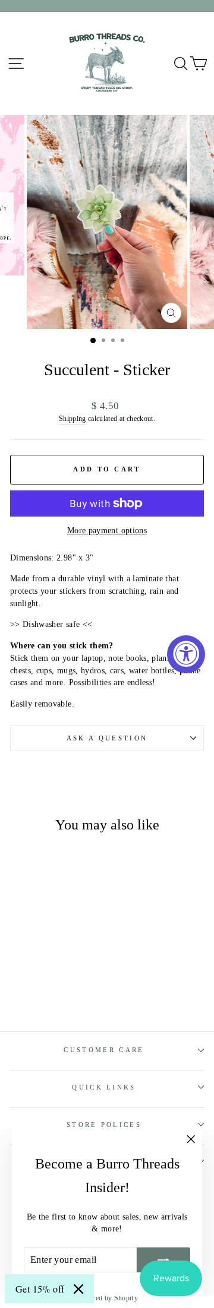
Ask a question (107, 738)
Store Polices (104, 1124)
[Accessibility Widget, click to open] (186, 654)
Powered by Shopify (107, 1298)
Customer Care (104, 1049)
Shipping (72, 419)
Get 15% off (39, 1288)
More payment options (107, 530)
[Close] (78, 1289)
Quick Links (104, 1087)
